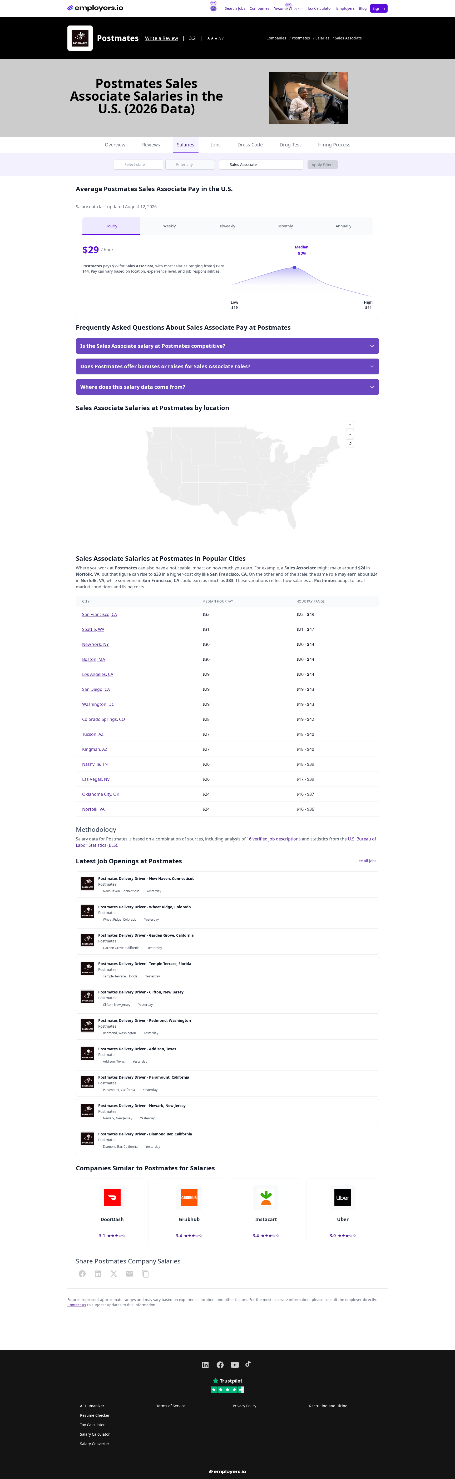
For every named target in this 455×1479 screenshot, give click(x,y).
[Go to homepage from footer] (227, 1472)
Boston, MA (93, 659)
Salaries (322, 37)
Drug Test (290, 144)
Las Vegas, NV (96, 779)
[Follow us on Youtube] (234, 1365)
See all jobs (367, 860)
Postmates (301, 37)
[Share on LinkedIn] (98, 1273)
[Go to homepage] (95, 8)
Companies (259, 8)
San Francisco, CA (99, 614)
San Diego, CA (96, 689)
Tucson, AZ (92, 734)
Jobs (216, 144)
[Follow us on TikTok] (249, 1365)
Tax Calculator (319, 8)
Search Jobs (235, 8)
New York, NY (95, 644)
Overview (115, 144)
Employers (345, 8)
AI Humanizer (92, 1405)
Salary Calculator (95, 1434)
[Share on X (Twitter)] (113, 1273)
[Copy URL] (145, 1273)
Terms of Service (170, 1405)
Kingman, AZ (94, 749)
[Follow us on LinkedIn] (205, 1365)
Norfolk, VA (93, 809)
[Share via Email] (129, 1273)
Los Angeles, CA (97, 674)
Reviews (151, 144)
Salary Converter (94, 1443)
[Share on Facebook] (82, 1273)
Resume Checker (288, 8)
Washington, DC (98, 704)
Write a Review (161, 38)
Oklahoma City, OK (100, 794)
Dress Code (250, 144)
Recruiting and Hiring (328, 1405)
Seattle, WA (93, 629)
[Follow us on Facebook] (220, 1365)
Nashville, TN (95, 764)
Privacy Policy (244, 1405)
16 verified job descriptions (274, 839)
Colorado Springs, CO (103, 719)
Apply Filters (323, 164)
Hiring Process (334, 144)
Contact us (76, 1304)
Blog (363, 8)
